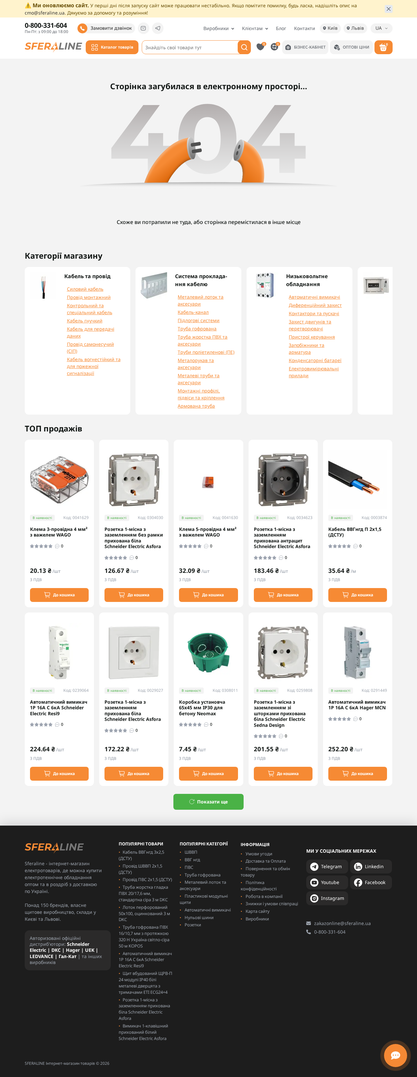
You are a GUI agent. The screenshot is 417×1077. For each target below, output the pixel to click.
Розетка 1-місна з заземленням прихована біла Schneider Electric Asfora (132, 710)
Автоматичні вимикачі (314, 297)
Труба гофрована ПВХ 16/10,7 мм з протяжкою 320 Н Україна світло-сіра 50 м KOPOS (144, 936)
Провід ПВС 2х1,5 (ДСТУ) (147, 879)
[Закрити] (389, 9)
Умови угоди (259, 854)
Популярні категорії (204, 843)
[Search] (244, 47)
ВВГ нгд (192, 860)
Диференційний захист (315, 305)
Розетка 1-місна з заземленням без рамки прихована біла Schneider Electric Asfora (133, 537)
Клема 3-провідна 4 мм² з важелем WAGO (58, 532)
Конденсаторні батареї (315, 360)
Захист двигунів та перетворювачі (310, 325)
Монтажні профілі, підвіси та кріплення (201, 394)
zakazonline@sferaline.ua (342, 923)
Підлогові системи (199, 320)
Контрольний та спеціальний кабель (89, 309)
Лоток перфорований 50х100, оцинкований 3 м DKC (144, 913)
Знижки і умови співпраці (272, 904)
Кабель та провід (87, 276)
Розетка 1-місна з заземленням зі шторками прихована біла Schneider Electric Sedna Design (280, 713)
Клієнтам (252, 28)
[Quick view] (94, 470)
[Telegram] (158, 28)
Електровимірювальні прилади (314, 372)
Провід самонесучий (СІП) (90, 347)
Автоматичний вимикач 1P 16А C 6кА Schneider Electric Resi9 (58, 708)
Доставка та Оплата (266, 861)
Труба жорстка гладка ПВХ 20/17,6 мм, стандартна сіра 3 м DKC (143, 893)
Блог (281, 28)
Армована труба (196, 406)
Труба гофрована (197, 328)
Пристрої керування (312, 337)
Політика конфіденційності (259, 885)
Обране (264, 44)
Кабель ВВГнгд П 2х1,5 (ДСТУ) (354, 532)
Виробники (216, 28)
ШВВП (191, 852)
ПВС (189, 867)
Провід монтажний (89, 297)
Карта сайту (258, 911)
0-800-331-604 (329, 932)
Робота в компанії (264, 896)
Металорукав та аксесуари (196, 363)
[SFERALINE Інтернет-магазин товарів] (53, 46)
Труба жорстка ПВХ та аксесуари (202, 340)
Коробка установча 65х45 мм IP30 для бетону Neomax (202, 708)
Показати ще (212, 801)
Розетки (193, 925)
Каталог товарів (117, 47)
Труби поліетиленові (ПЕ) (206, 352)
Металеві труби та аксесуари (199, 379)
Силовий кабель (85, 289)
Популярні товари (141, 843)
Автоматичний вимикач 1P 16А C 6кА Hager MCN (357, 705)
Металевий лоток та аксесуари (200, 300)
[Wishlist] (94, 482)
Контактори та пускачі (314, 313)
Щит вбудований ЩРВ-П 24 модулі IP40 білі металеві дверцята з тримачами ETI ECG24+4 (145, 982)
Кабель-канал (193, 312)
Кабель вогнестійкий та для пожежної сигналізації (94, 366)
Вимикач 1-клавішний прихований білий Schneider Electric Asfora (143, 1032)
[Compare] (94, 495)
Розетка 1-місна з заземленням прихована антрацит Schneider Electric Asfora (282, 537)
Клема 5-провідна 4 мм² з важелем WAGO (207, 532)
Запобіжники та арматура (306, 348)
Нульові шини (199, 917)
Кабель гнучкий (85, 320)
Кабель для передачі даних (90, 332)
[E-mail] (143, 28)
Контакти (304, 28)
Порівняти (278, 44)
